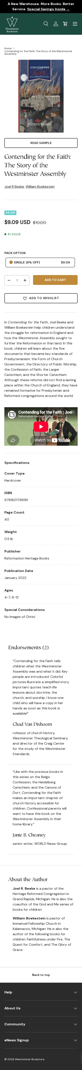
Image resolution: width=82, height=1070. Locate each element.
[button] (65, 24)
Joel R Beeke (14, 186)
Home (8, 48)
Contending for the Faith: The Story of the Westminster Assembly (38, 52)
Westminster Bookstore (29, 1059)
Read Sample (41, 143)
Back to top (41, 975)
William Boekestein (40, 186)
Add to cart (55, 280)
